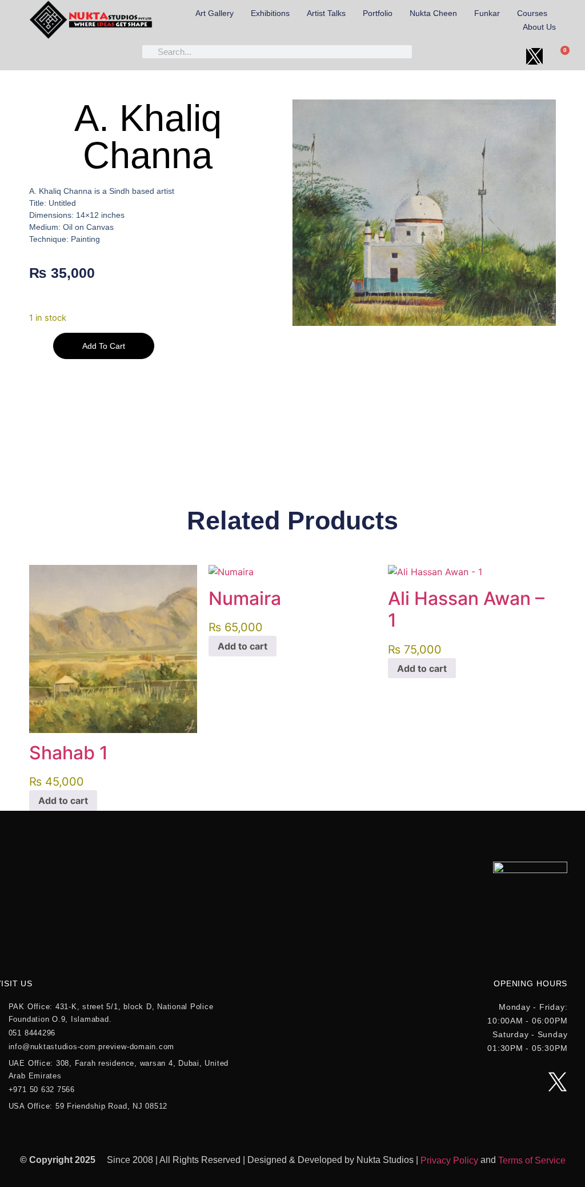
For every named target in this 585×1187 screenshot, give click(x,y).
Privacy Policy (449, 1160)
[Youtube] (457, 56)
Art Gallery (214, 13)
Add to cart (103, 345)
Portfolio (377, 13)
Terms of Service (532, 1160)
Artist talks (326, 13)
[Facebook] (431, 56)
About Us (539, 26)
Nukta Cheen (433, 13)
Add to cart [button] (63, 800)
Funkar (487, 13)
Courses (532, 13)
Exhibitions (270, 13)
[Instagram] (483, 56)
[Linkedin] (508, 56)
